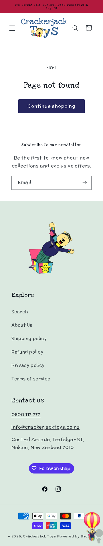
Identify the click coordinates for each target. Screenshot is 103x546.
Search (19, 312)
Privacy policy (28, 365)
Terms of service (30, 379)
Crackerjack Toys (39, 536)
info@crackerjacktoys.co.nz (45, 427)
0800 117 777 (26, 414)
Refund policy (27, 352)
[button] (12, 28)
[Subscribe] (84, 183)
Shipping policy (29, 338)
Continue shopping (51, 106)
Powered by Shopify (76, 536)
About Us (21, 325)
